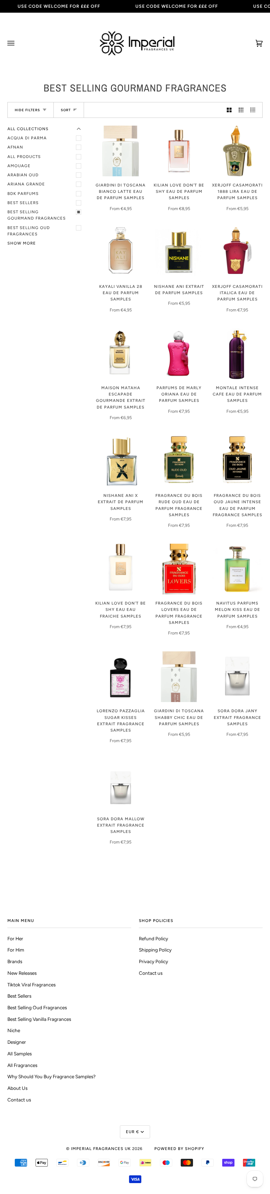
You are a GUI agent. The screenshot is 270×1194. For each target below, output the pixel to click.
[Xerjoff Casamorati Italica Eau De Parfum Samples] (237, 252)
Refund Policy (153, 938)
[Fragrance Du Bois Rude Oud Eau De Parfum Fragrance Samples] (179, 461)
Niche (13, 1030)
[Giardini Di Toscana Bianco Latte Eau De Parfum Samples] (120, 151)
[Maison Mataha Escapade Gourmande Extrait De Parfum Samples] (120, 353)
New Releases (22, 973)
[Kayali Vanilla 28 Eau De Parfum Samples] (120, 252)
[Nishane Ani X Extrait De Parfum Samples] (120, 461)
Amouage (19, 165)
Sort (66, 110)
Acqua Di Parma (27, 137)
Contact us (19, 1100)
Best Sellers (23, 202)
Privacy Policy (153, 961)
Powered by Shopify (179, 1148)
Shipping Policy (155, 950)
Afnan (15, 147)
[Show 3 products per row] (241, 110)
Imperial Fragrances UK (101, 1148)
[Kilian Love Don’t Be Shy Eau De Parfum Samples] (179, 151)
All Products (24, 156)
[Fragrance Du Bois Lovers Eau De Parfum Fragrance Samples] (179, 569)
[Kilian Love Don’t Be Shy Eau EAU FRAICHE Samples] (120, 569)
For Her (15, 938)
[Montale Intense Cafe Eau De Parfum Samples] (237, 353)
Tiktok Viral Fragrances (31, 984)
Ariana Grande (26, 184)
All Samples (19, 1053)
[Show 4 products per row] (254, 110)
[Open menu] (17, 43)
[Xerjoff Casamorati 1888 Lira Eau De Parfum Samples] (237, 151)
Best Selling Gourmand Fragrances (36, 215)
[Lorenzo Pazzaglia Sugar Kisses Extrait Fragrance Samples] (120, 676)
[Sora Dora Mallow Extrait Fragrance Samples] (120, 784)
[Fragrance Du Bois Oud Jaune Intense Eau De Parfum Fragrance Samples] (237, 461)
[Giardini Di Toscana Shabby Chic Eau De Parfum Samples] (179, 676)
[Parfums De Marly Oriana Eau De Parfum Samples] (179, 353)
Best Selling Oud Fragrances (28, 230)
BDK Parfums (23, 193)
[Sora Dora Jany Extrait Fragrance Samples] (237, 676)
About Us (17, 1088)
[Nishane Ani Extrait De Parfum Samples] (179, 252)
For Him (15, 950)
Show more (21, 243)
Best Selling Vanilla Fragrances (39, 1019)
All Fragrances (22, 1065)
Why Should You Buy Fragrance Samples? (51, 1076)
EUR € (132, 1131)
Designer (16, 1042)
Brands (14, 961)
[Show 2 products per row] (229, 110)
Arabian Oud (23, 174)
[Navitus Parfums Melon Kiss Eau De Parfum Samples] (237, 569)
